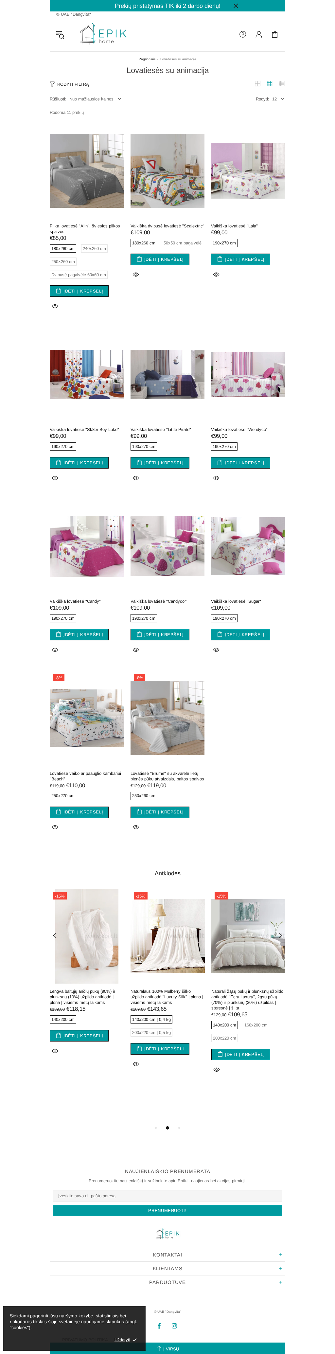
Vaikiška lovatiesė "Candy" (75, 601)
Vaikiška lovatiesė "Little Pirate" (161, 429)
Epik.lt (103, 34)
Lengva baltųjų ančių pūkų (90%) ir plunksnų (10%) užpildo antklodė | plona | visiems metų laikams (82, 997)
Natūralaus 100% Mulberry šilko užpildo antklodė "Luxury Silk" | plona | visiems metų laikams (167, 997)
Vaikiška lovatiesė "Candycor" (159, 601)
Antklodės (168, 873)
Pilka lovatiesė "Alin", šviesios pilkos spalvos (85, 228)
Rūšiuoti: (58, 99)
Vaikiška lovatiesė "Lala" (234, 225)
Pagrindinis (147, 59)
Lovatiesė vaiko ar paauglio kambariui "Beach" (85, 776)
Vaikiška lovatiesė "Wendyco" (239, 429)
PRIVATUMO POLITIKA (85, 1339)
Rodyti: (262, 99)
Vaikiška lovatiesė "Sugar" (236, 601)
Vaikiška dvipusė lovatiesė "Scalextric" (167, 225)
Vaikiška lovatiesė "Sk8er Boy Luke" (84, 429)
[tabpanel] (86, 980)
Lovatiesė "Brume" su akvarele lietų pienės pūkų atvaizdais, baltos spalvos (167, 776)
